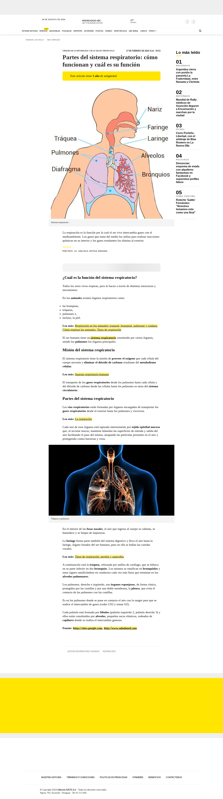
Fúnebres (138, 777)
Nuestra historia (51, 777)
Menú (199, 21)
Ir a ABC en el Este (51, 22)
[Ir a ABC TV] (168, 30)
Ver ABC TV (98, 21)
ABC (31, 21)
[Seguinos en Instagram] (180, 21)
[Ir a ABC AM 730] (177, 30)
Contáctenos (174, 777)
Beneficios (154, 777)
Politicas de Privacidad (113, 777)
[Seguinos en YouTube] (175, 21)
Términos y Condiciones (81, 777)
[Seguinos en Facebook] (165, 21)
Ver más (189, 73)
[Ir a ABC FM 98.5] (190, 30)
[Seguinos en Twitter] (170, 21)
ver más (131, 21)
